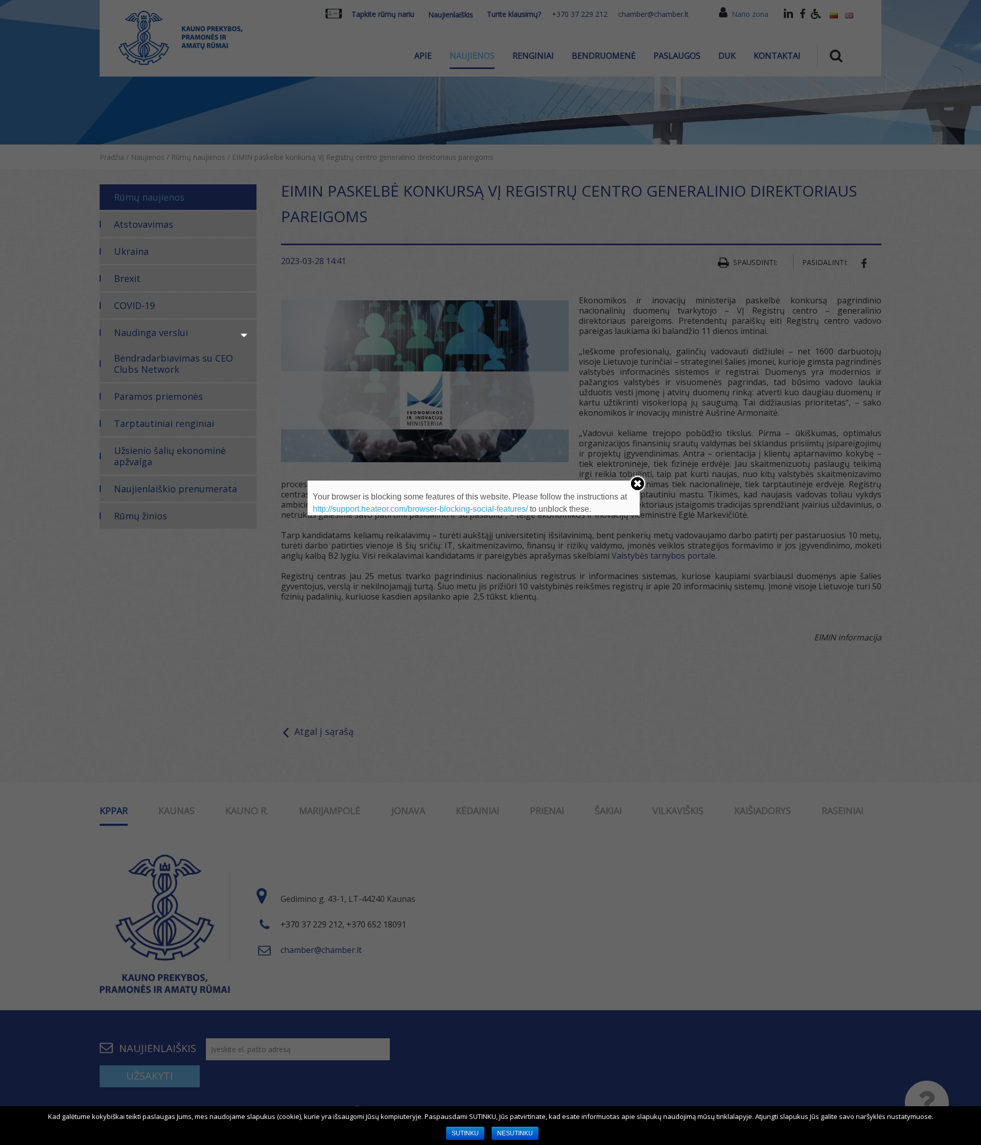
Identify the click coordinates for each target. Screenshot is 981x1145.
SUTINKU (465, 1133)
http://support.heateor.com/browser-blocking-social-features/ (420, 509)
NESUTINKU (515, 1133)
